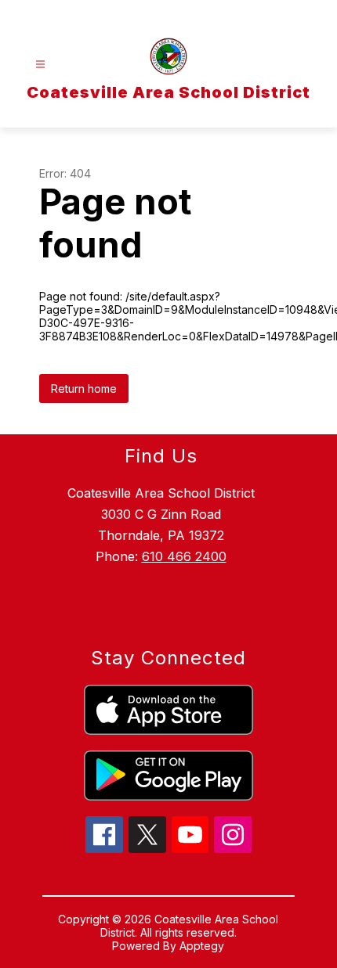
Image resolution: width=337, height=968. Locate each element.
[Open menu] (40, 65)
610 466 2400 (184, 556)
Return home (84, 388)
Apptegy (201, 945)
